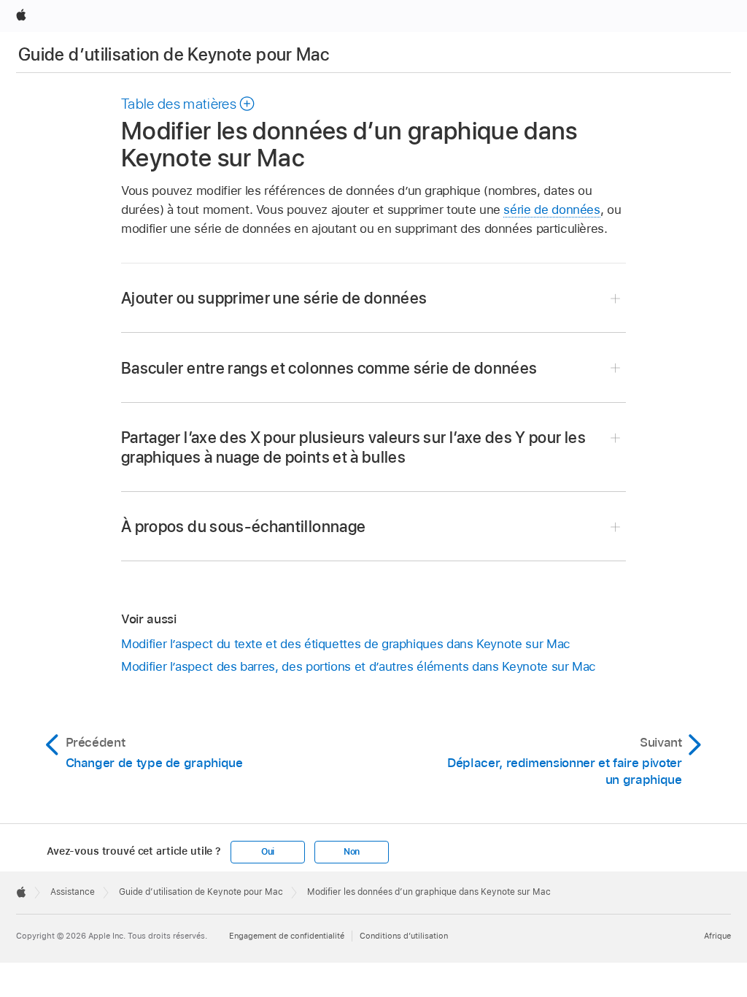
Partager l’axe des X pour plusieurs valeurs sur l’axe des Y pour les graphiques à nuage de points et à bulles (353, 447)
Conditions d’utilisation (404, 936)
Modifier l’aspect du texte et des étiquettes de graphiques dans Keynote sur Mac (345, 643)
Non (352, 852)
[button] (188, 103)
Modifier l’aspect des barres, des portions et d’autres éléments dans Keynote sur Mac (358, 666)
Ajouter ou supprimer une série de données (274, 297)
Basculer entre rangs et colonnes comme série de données (329, 367)
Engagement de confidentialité (286, 936)
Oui (267, 852)
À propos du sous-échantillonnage (243, 526)
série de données (551, 209)
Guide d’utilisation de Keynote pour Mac (173, 54)
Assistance (72, 892)
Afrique (717, 936)
